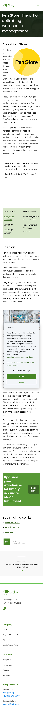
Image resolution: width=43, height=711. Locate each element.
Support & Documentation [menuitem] (12, 635)
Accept (21, 376)
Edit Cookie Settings (21, 370)
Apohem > (10, 532)
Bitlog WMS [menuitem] (7, 660)
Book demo (34, 489)
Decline (21, 382)
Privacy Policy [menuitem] (8, 640)
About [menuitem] (5, 630)
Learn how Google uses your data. (20, 357)
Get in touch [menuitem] (7, 675)
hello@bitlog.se (10, 692)
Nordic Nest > (12, 527)
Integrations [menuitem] (7, 665)
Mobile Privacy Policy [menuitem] (11, 645)
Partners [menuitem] (6, 670)
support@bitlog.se (11, 704)
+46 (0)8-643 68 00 (11, 696)
